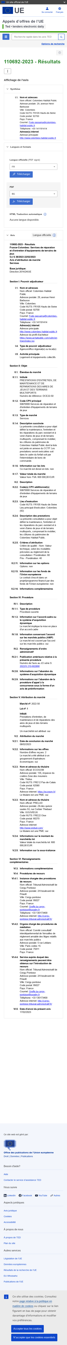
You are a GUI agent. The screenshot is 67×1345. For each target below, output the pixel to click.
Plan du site (9, 1243)
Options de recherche (53, 44)
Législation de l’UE (13, 1258)
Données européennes (15, 1264)
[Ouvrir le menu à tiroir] (7, 71)
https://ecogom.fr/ (46, 791)
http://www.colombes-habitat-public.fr (38, 138)
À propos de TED (12, 1237)
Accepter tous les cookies (27, 1328)
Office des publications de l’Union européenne (29, 1152)
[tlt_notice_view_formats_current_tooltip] (54, 235)
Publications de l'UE (13, 1281)
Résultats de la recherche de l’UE (20, 1270)
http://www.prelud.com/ (31, 828)
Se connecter (47, 12)
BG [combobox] (13, 194)
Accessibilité (10, 1222)
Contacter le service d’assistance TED (22, 1180)
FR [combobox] (13, 166)
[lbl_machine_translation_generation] (45, 214)
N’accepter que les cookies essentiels (34, 1337)
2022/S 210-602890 (30, 666)
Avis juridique (10, 1210)
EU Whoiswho (10, 1276)
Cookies (8, 1216)
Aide (6, 1174)
